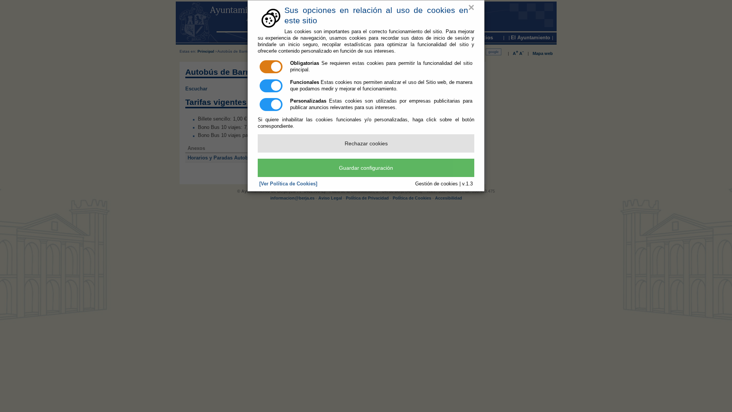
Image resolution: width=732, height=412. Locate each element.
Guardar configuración (366, 168)
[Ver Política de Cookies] (288, 184)
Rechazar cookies (366, 143)
